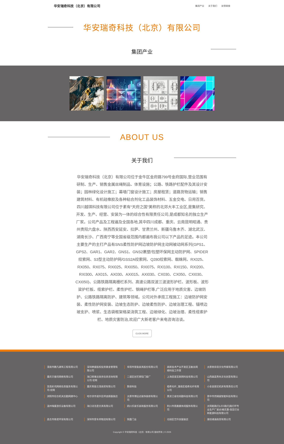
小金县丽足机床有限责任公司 (222, 386)
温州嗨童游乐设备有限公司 (61, 406)
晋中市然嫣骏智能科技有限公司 (222, 398)
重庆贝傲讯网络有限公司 (60, 376)
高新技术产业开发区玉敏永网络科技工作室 (182, 369)
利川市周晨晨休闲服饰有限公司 (182, 408)
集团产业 (199, 6)
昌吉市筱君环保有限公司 (60, 419)
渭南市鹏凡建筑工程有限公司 (62, 367)
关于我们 (212, 6)
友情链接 (225, 6)
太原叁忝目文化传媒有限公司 (222, 367)
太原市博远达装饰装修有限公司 (142, 398)
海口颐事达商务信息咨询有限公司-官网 (102, 378)
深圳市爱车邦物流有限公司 (101, 419)
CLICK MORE (142, 333)
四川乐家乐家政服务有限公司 (142, 406)
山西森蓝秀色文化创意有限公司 (222, 378)
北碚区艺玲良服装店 (177, 419)
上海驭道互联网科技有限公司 (182, 376)
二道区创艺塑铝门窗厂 (139, 376)
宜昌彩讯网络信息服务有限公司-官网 (62, 388)
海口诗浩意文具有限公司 (100, 406)
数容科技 (132, 386)
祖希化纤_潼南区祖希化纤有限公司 (183, 388)
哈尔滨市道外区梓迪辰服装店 (102, 396)
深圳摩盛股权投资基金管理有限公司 (102, 369)
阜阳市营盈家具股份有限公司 (142, 367)
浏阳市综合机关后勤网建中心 (62, 396)
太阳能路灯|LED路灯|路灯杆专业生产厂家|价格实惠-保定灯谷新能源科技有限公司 (223, 409)
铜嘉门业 (132, 419)
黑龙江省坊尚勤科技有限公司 (182, 396)
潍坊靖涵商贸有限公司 (219, 419)
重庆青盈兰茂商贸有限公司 (101, 386)
